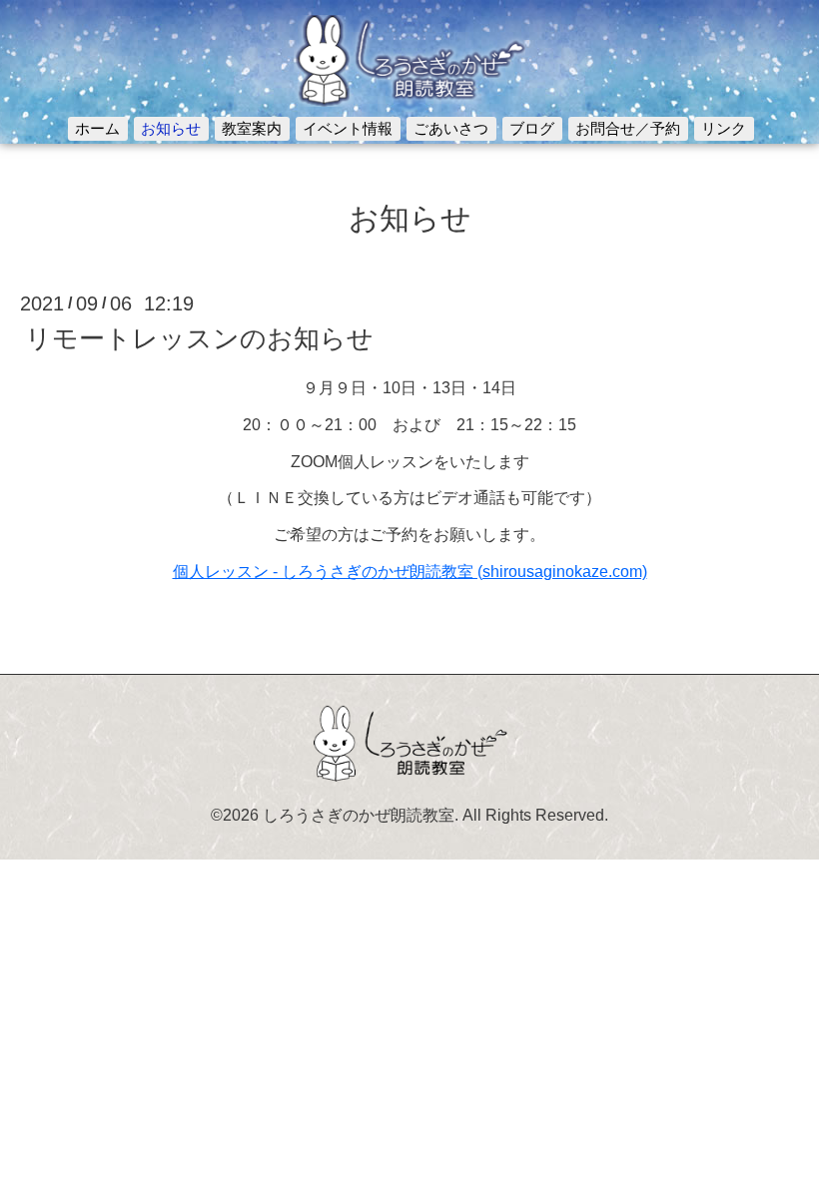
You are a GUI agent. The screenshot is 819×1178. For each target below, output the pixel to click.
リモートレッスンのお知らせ (199, 338)
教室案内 (252, 128)
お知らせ (171, 128)
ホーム (97, 128)
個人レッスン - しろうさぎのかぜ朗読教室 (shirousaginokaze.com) (410, 571)
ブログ (531, 128)
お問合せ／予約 (627, 128)
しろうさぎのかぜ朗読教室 (358, 815)
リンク (723, 128)
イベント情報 (348, 128)
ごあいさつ (450, 128)
